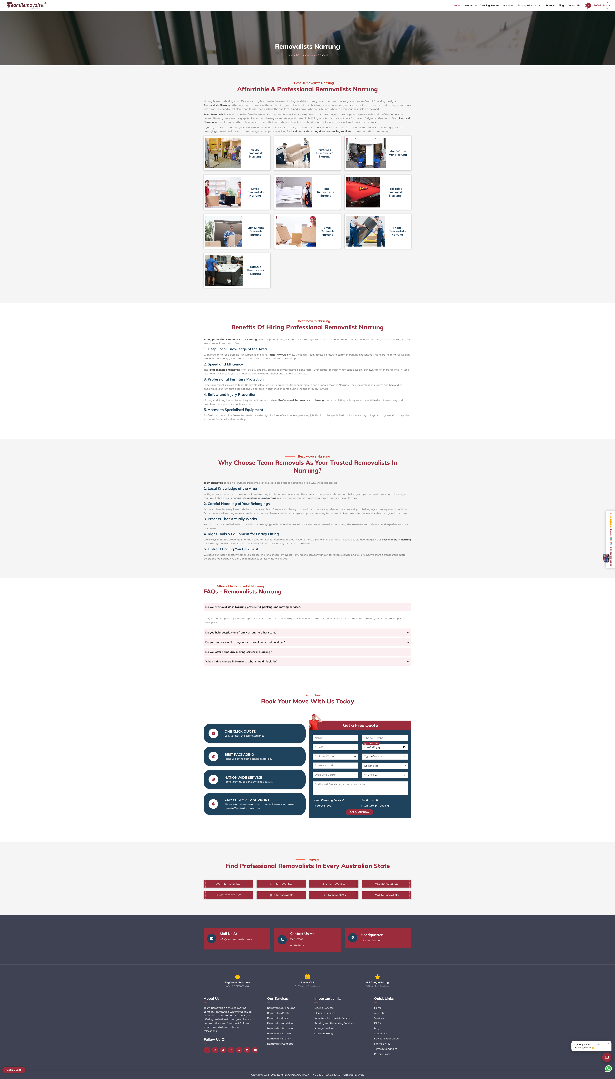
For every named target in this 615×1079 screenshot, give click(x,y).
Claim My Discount (307, 567)
